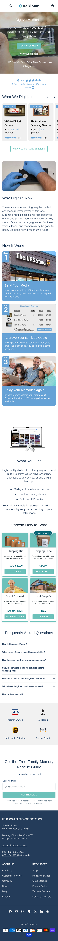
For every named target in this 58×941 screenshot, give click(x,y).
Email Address (9, 781)
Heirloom (33, 924)
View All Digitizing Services (29, 149)
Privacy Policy (39, 886)
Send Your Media (28, 45)
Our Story (7, 870)
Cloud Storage (39, 881)
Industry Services (41, 875)
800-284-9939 (10, 855)
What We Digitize (29, 54)
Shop (35, 870)
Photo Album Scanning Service (41, 123)
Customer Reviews (12, 875)
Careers (6, 896)
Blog (4, 891)
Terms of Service (41, 891)
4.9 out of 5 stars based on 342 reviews (29, 84)
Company (7, 881)
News (5, 886)
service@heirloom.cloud (14, 845)
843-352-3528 (10, 852)
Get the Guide (29, 794)
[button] (11, 6)
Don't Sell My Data (41, 896)
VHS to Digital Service (13, 123)
